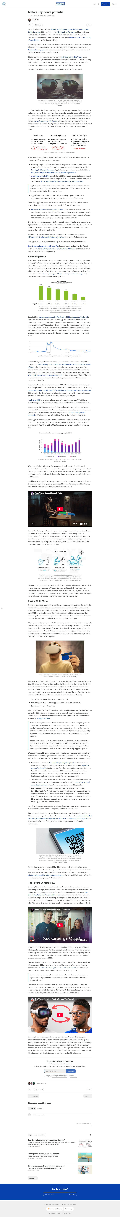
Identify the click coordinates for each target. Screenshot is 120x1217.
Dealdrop (74, 676)
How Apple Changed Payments (42, 170)
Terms (63, 1204)
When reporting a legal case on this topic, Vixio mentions (62, 181)
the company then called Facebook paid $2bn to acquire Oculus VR (63, 317)
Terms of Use (68, 1075)
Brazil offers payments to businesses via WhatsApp (56, 249)
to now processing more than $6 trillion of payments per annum (60, 171)
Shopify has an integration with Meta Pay (43, 246)
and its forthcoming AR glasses (45, 121)
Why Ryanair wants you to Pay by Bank (43, 1154)
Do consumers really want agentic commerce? (46, 1166)
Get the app (68, 1209)
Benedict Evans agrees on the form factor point (58, 967)
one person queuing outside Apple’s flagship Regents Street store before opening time (59, 390)
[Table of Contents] (2, 608)
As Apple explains (43, 718)
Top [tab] (30, 1135)
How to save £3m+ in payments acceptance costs (43, 1156)
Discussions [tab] (41, 1135)
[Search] (94, 4)
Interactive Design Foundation (62, 575)
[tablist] (35, 1108)
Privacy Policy (73, 1077)
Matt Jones (35, 19)
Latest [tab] (34, 1135)
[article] (60, 1144)
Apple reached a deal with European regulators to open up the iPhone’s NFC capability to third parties (60, 817)
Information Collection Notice (59, 1077)
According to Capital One (40, 176)
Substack (51, 1213)
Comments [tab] (32, 1108)
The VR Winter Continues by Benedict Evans (66, 311)
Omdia (64, 461)
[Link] (25, 256)
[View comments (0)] (36, 25)
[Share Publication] (98, 4)
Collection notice (71, 1204)
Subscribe (105, 4)
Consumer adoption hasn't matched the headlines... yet (44, 1168)
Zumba (45, 274)
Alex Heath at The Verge (66, 32)
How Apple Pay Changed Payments (61, 763)
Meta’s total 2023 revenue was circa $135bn (47, 209)
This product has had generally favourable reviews (58, 893)
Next (86, 1096)
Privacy (58, 1204)
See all (31, 1178)
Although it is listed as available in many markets (46, 237)
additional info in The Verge (71, 57)
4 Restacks (43, 1083)
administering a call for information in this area (45, 875)
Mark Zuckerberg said (36, 50)
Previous (35, 1096)
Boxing (51, 274)
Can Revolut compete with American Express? (46, 1140)
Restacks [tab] (39, 1108)
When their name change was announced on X (45, 375)
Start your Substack (55, 1209)
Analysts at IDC (34, 400)
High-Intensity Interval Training (70, 274)
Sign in (114, 4)
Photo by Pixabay (62, 862)
